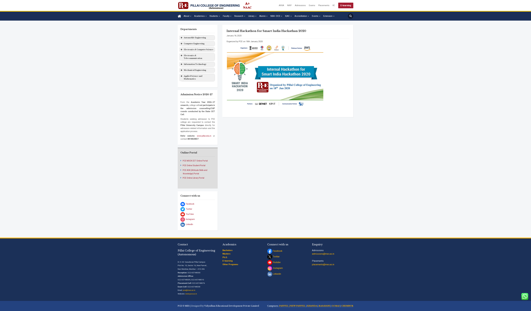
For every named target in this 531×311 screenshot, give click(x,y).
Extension (327, 16)
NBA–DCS (275, 16)
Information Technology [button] (195, 64)
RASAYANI (325, 306)
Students (213, 16)
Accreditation (301, 16)
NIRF (289, 5)
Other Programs (230, 264)
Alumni (262, 16)
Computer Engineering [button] (194, 44)
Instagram (278, 268)
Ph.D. (224, 257)
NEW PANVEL (298, 306)
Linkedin (276, 274)
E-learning (345, 5)
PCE (180, 306)
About (186, 16)
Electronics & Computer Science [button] (198, 50)
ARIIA (281, 5)
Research (238, 16)
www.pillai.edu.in (204, 136)
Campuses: (273, 306)
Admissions (300, 5)
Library (251, 16)
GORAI (336, 306)
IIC (333, 5)
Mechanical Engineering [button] (195, 70)
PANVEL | (284, 306)
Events (315, 16)
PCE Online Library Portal (193, 178)
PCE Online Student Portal (194, 165)
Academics (199, 16)
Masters (226, 254)
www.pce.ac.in (191, 294)
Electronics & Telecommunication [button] (193, 56)
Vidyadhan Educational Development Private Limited (231, 306)
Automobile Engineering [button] (195, 38)
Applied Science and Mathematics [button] (193, 77)
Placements (323, 5)
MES (187, 306)
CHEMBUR (347, 306)
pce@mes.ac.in (189, 290)
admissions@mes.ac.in (323, 254)
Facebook (277, 251)
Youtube (276, 262)
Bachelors (227, 250)
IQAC (287, 16)
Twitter (276, 256)
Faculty (226, 16)
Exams (312, 5)
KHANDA (312, 306)
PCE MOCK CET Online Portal (195, 161)
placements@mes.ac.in (323, 264)
